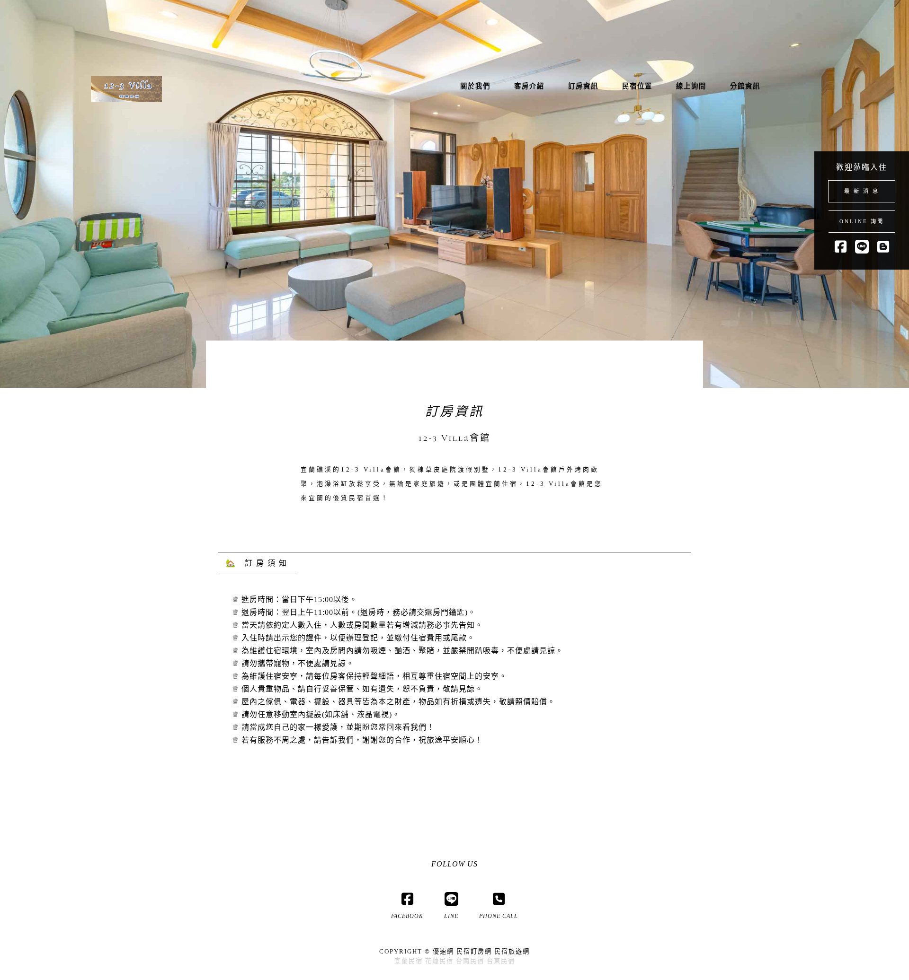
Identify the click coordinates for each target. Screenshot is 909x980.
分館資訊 (745, 86)
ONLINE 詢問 (861, 221)
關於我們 (475, 86)
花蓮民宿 (439, 960)
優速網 (443, 951)
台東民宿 (501, 960)
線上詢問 (691, 86)
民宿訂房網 (474, 951)
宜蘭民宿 (408, 960)
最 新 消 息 (861, 191)
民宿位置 (637, 86)
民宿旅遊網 (512, 951)
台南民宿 (470, 960)
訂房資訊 (583, 86)
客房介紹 (529, 86)
